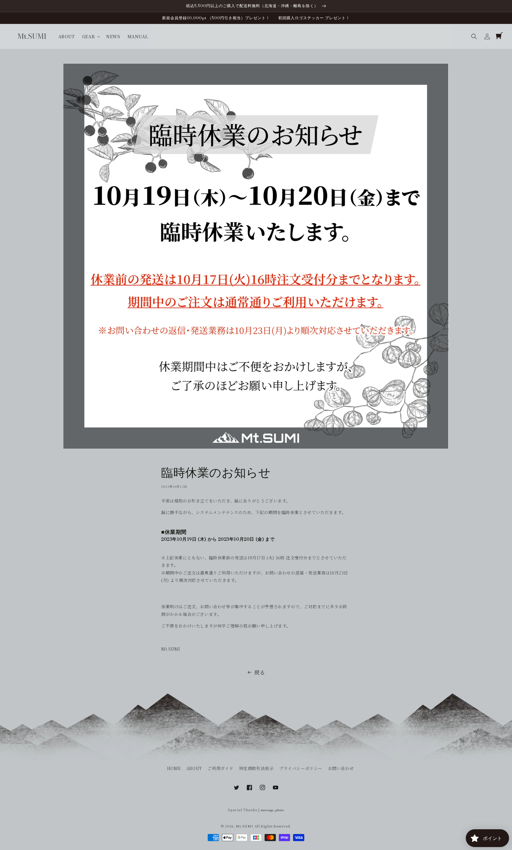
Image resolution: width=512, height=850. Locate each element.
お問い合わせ (341, 768)
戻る (259, 672)
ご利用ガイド (220, 768)
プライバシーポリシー (300, 768)
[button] (474, 36)
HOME (174, 768)
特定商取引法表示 (256, 768)
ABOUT (194, 768)
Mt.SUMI (244, 826)
